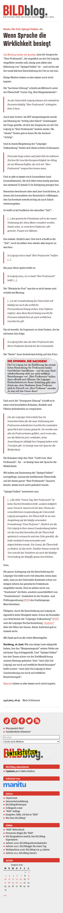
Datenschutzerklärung (17, 801)
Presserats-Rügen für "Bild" (19, 833)
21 (21, 882)
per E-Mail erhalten (20, 771)
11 (9, 879)
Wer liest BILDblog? (16, 817)
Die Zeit (15, 29)
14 (21, 879)
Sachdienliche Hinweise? (18, 731)
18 (9, 882)
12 (13, 879)
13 (17, 879)
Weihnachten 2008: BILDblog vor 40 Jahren (28, 849)
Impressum (11, 797)
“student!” (49, 623)
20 (17, 882)
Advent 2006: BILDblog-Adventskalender (26, 843)
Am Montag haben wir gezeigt (19, 54)
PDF (26, 600)
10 (5, 879)
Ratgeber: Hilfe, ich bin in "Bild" (22, 814)
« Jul (5, 895)
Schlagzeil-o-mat (14, 807)
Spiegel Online (30, 29)
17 (5, 882)
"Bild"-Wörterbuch (15, 829)
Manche (7, 683)
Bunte (6, 29)
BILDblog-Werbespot (16, 804)
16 (28, 879)
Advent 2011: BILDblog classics (21, 853)
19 (13, 882)
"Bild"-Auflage (13, 811)
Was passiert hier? (15, 728)
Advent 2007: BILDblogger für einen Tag (26, 846)
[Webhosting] (14, 786)
